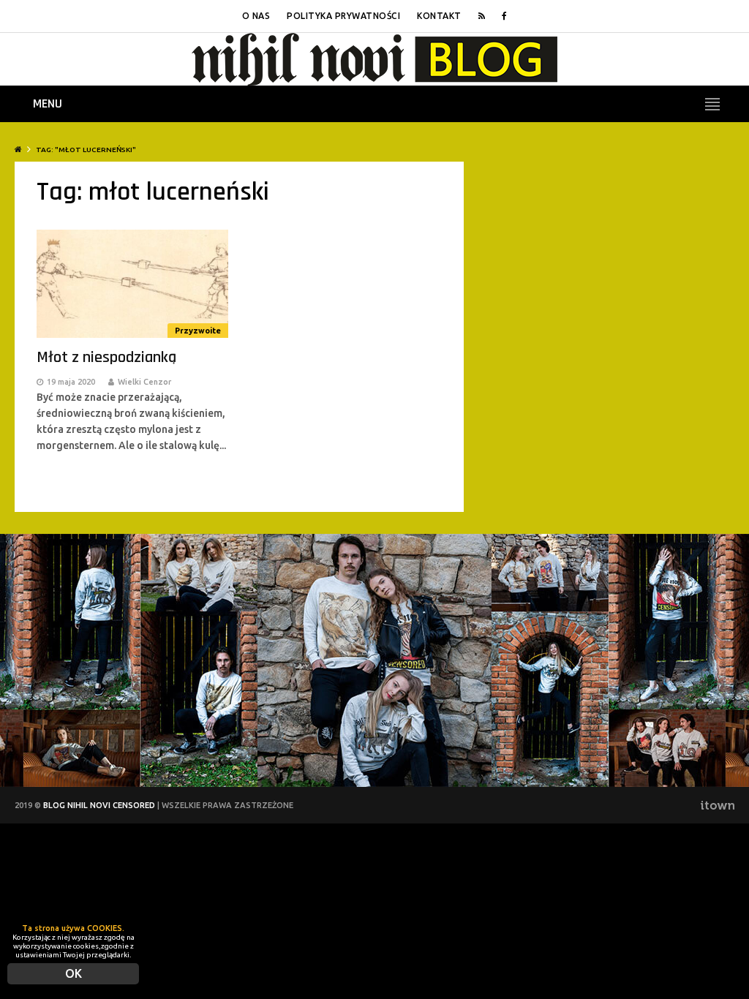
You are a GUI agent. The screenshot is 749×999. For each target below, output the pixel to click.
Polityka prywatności (343, 15)
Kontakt (439, 15)
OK (73, 973)
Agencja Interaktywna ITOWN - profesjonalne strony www (717, 805)
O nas (256, 15)
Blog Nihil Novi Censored (99, 805)
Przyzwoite (198, 330)
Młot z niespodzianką (106, 357)
